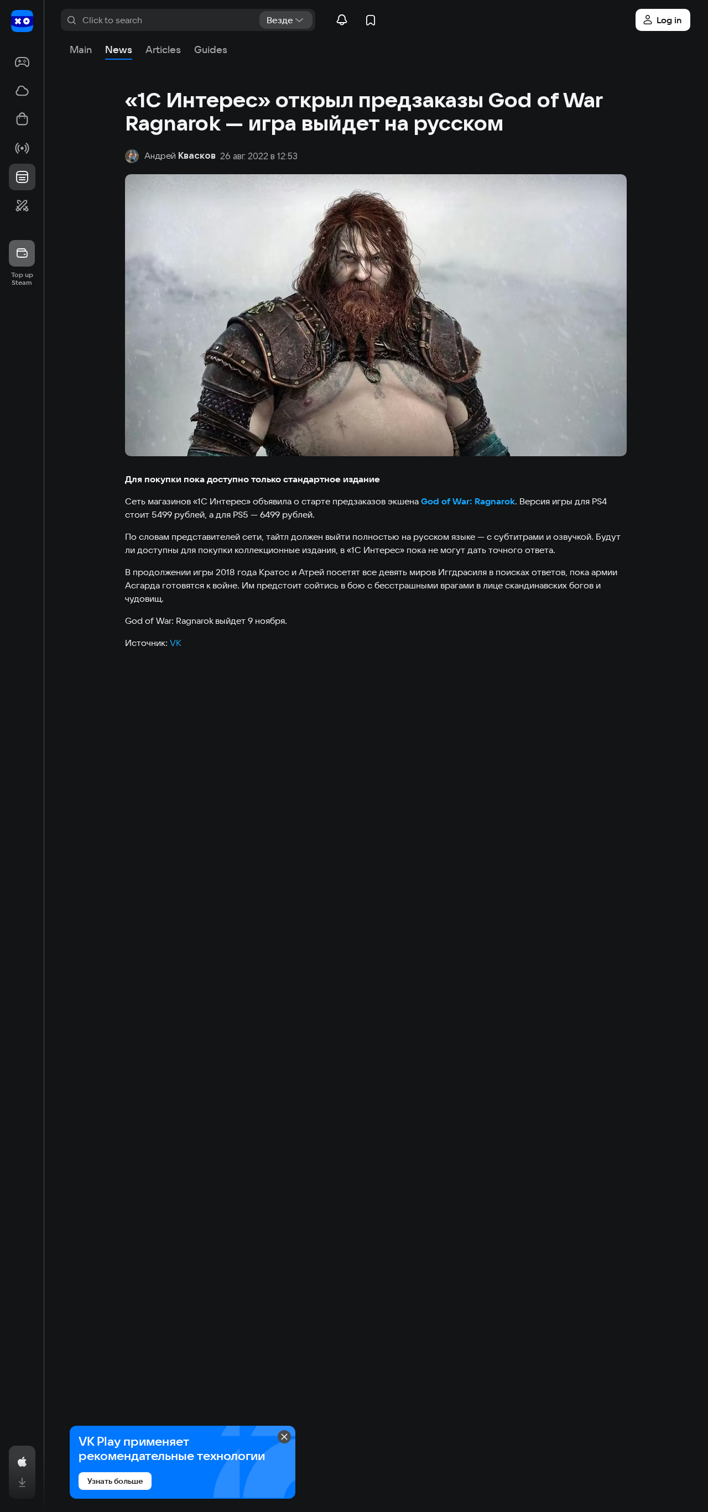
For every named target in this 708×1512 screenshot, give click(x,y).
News (118, 49)
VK (175, 642)
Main (81, 49)
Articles (163, 49)
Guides (210, 49)
